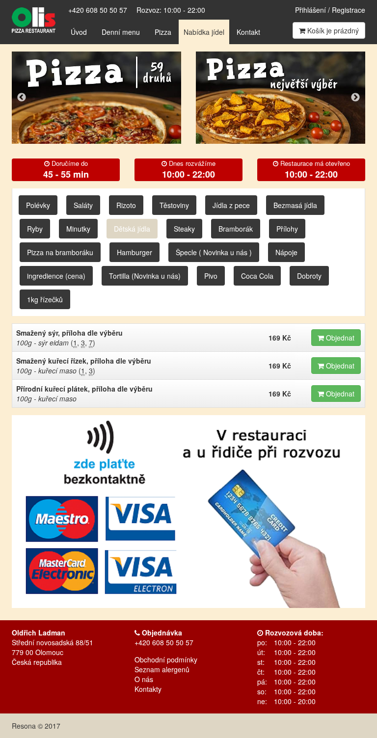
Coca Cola (257, 276)
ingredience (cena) (56, 276)
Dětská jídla (132, 229)
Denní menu (121, 32)
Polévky (38, 205)
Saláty (83, 205)
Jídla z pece (231, 205)
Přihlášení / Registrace (330, 10)
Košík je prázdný (332, 30)
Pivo (210, 276)
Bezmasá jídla (295, 205)
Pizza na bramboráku (60, 252)
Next (355, 98)
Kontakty (148, 689)
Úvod (79, 32)
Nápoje (286, 252)
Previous (22, 98)
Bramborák (235, 229)
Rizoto (126, 205)
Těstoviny (174, 205)
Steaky (184, 229)
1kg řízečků (45, 299)
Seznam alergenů (162, 669)
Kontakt (248, 32)
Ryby (35, 229)
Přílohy (287, 229)
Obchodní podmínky (166, 659)
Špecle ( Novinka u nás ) (214, 252)
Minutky (78, 229)
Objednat (339, 338)
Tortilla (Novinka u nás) (145, 276)
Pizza (163, 32)
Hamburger (134, 252)
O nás (144, 679)
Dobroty (309, 276)
